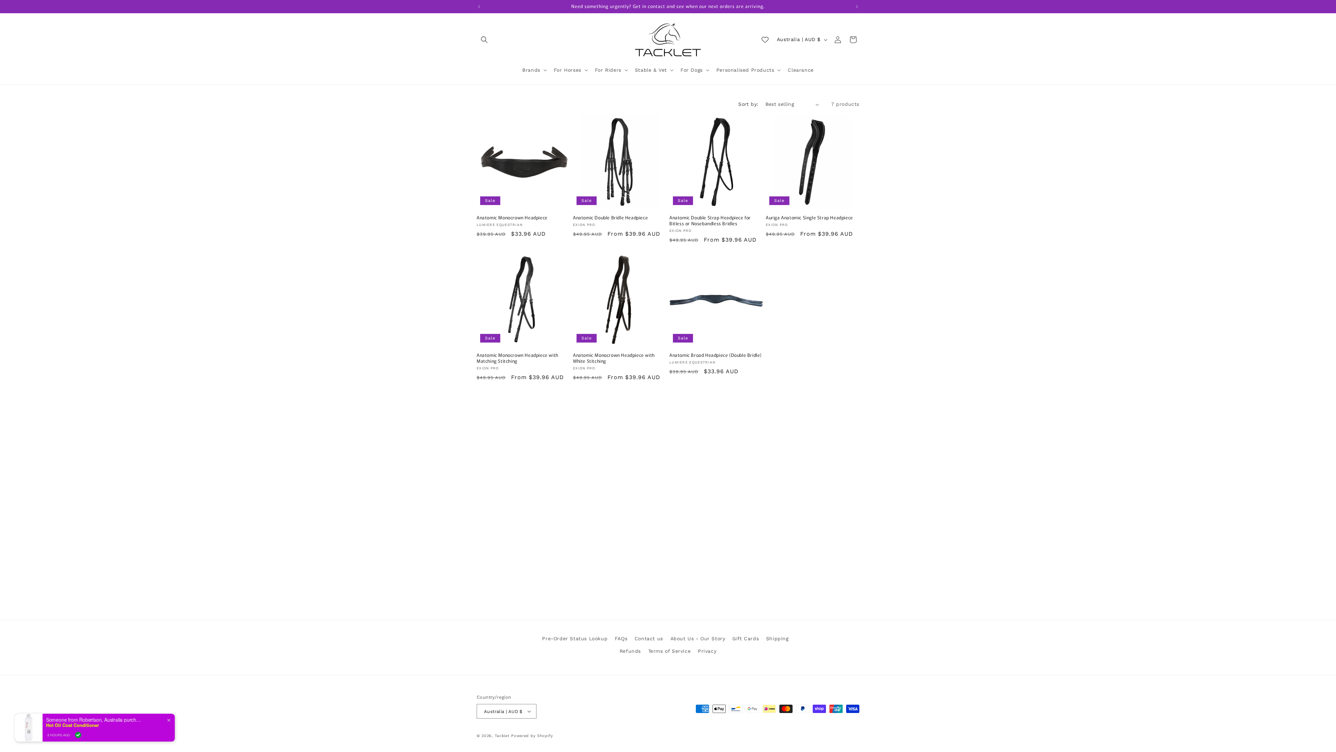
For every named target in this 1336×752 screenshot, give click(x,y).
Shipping (777, 638)
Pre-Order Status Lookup (574, 638)
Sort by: (748, 104)
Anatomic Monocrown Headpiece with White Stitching (614, 358)
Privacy (707, 651)
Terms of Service (669, 651)
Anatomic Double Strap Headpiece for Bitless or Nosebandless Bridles (710, 221)
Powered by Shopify (532, 736)
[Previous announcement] (479, 6)
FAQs (621, 638)
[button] (484, 39)
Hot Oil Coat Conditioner (84, 725)
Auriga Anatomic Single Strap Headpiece (809, 218)
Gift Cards (745, 638)
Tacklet (502, 736)
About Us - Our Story (697, 638)
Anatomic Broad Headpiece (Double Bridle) (715, 355)
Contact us (649, 638)
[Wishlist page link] (765, 39)
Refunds (630, 651)
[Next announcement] (857, 6)
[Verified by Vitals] (90, 735)
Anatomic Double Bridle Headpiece (610, 218)
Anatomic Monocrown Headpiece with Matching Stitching (517, 358)
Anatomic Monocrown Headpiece (512, 218)
